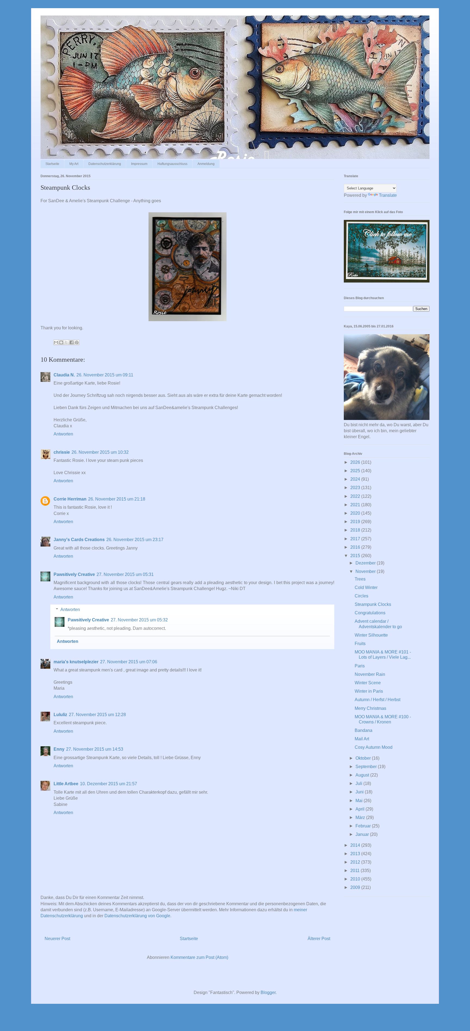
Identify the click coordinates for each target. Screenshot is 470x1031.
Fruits (360, 643)
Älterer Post (319, 938)
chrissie (62, 452)
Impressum (139, 164)
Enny (59, 749)
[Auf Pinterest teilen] (76, 342)
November (366, 571)
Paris (360, 666)
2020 (355, 513)
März (360, 817)
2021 (355, 504)
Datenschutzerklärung (104, 164)
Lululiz (60, 714)
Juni (360, 792)
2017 (355, 538)
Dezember (366, 563)
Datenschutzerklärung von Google (137, 915)
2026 (355, 462)
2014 (355, 845)
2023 (355, 487)
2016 (355, 547)
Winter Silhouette (371, 635)
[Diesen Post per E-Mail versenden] (56, 342)
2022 (355, 496)
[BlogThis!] (61, 342)
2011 (355, 870)
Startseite (52, 164)
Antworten (63, 434)
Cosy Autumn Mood (373, 747)
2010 (355, 879)
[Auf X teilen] (66, 342)
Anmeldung (206, 164)
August (362, 775)
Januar (362, 834)
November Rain (370, 674)
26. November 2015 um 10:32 (100, 452)
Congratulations (370, 612)
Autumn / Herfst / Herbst (377, 699)
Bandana (363, 730)
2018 (355, 530)
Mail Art (362, 739)
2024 (355, 479)
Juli (359, 783)
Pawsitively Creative (74, 574)
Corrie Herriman (70, 499)
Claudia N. (64, 375)
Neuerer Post (57, 938)
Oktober (363, 758)
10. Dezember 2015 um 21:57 (108, 783)
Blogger (268, 992)
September (366, 766)
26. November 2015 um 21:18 (116, 499)
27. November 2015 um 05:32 (139, 620)
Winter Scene (368, 682)
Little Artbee (66, 783)
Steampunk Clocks (373, 604)
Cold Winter (366, 587)
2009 (355, 887)
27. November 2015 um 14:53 (94, 749)
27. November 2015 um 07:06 (128, 661)
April (360, 809)
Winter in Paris (369, 691)
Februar (363, 826)
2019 (355, 521)
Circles (361, 596)
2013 (355, 853)
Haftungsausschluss (172, 164)
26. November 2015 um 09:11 (104, 375)
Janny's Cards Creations (79, 539)
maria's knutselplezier (76, 661)
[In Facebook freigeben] (71, 342)
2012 (355, 862)
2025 (355, 470)
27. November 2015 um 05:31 (125, 574)
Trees (360, 579)
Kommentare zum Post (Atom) (199, 957)
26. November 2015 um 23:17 (134, 539)
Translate (388, 195)
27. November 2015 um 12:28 (97, 714)
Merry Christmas (370, 708)
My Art (73, 164)
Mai (359, 800)
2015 (355, 555)
